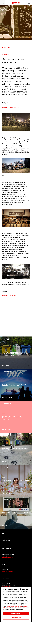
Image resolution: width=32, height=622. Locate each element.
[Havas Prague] (16, 3)
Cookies (21, 601)
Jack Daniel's (5, 54)
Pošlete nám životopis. (7, 571)
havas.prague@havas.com (8, 542)
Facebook (12, 107)
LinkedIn (5, 107)
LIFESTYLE (6, 47)
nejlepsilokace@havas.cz (8, 557)
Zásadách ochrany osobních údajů (14, 606)
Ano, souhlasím (16, 613)
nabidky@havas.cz (6, 586)
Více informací (16, 617)
